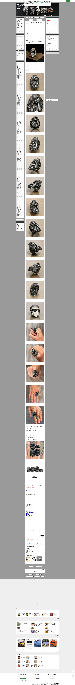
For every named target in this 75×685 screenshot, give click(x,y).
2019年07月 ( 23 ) (19, 151)
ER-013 (18, 25)
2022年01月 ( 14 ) (19, 120)
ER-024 (18, 28)
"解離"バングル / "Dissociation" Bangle (30, 547)
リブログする (41, 530)
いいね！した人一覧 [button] (41, 532)
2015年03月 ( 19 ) (19, 205)
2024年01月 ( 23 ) (19, 95)
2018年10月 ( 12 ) (19, 160)
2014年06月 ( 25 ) (19, 214)
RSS (48, 99)
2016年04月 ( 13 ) (19, 191)
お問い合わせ (36, 684)
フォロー (32, 540)
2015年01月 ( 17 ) (19, 207)
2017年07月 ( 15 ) (19, 176)
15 (22, 56)
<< (18, 52)
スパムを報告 (32, 684)
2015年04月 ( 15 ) (19, 204)
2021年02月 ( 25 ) (19, 131)
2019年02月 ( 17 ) (19, 156)
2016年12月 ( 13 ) (19, 183)
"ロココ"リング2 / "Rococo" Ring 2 (30, 549)
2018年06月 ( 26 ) (19, 164)
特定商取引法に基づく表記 (53, 684)
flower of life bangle (19, 26)
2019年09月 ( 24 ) (19, 149)
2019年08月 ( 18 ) (19, 150)
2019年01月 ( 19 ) (19, 157)
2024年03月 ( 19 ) (19, 93)
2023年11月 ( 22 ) (19, 97)
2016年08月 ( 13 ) (19, 187)
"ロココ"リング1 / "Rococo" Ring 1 (30, 551)
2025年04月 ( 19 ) (19, 79)
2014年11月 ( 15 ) (19, 209)
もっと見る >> (27, 553)
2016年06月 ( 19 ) (19, 189)
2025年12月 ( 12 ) (19, 71)
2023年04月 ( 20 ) (19, 104)
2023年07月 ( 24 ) (19, 101)
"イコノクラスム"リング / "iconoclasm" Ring (33, 435)
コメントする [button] (35, 530)
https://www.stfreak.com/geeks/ (30, 507)
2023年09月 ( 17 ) (19, 99)
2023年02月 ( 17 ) (19, 106)
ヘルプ (58, 684)
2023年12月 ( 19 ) (19, 96)
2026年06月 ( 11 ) (19, 65)
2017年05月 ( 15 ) (19, 178)
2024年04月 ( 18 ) (19, 92)
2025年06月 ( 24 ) (19, 77)
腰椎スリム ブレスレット (20, 23)
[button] (73, 679)
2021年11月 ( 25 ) (19, 122)
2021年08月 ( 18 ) (19, 125)
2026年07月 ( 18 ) (19, 64)
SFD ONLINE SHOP (19, 228)
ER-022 (18, 27)
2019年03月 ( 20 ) (19, 155)
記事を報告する (42, 536)
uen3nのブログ (48, 45)
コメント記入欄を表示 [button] (41, 569)
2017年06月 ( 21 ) (19, 177)
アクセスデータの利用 (45, 684)
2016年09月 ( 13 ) (19, 186)
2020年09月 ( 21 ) (19, 136)
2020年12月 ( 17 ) (19, 133)
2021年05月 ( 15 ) (19, 128)
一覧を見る (56, 46)
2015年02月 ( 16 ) (19, 206)
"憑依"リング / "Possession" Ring (31, 437)
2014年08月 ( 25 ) (19, 212)
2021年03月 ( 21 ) (19, 130)
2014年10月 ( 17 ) (19, 210)
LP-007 (18, 22)
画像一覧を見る (21, 31)
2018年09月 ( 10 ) (19, 161)
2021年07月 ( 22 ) (19, 126)
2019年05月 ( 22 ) (19, 153)
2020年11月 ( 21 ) (19, 134)
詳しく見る (37, 678)
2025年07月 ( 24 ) (19, 76)
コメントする (35, 571)
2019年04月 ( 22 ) (19, 154)
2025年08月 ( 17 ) (19, 75)
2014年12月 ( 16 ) (19, 208)
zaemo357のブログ (49, 43)
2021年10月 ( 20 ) (19, 123)
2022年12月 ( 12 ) (19, 108)
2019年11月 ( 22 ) (19, 147)
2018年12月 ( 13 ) (19, 158)
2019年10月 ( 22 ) (19, 148)
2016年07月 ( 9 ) (19, 188)
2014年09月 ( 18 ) (19, 211)
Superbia (30, 546)
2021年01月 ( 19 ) (19, 132)
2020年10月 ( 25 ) (19, 135)
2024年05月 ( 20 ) (19, 91)
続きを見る (57, 25)
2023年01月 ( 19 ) (19, 107)
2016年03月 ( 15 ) (19, 192)
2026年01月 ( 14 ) (19, 70)
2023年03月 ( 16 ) (19, 105)
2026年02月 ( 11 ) (19, 69)
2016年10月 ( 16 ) (19, 185)
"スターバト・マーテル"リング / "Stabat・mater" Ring (34, 41)
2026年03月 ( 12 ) (19, 68)
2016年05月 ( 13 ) (19, 190)
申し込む (52, 678)
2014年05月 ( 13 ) (19, 215)
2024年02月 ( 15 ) (19, 94)
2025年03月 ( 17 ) (19, 80)
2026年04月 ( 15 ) (19, 67)
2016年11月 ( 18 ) (19, 184)
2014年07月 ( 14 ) (19, 213)
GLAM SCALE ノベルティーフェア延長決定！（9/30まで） (20, 20)
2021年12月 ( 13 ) (19, 121)
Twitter (31, 543)
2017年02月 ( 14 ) (19, 181)
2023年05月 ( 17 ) (19, 103)
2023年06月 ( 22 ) (19, 102)
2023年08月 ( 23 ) (19, 100)
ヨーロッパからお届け (20, 622)
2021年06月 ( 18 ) (19, 127)
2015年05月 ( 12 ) (19, 203)
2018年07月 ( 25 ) (19, 163)
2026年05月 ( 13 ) (19, 66)
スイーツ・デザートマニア (48, 622)
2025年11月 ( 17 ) (19, 72)
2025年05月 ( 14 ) (19, 78)
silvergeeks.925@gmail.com (30, 506)
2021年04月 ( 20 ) (19, 129)
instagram (18, 225)
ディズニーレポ (33, 622)
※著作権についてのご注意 (49, 100)
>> (21, 52)
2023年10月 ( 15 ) (19, 98)
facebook (18, 227)
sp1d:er (18, 24)
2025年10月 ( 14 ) (19, 73)
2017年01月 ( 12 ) (19, 182)
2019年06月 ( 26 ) (19, 152)
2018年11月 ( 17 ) (19, 159)
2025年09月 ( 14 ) (19, 74)
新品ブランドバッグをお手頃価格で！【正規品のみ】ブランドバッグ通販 (52, 38)
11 (19, 56)
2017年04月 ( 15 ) (19, 179)
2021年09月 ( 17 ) (19, 124)
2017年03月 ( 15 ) (19, 180)
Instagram (40, 543)
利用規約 (41, 684)
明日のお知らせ (19, 21)
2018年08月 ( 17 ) (19, 162)
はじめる (23, 678)
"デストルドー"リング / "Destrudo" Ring (32, 439)
